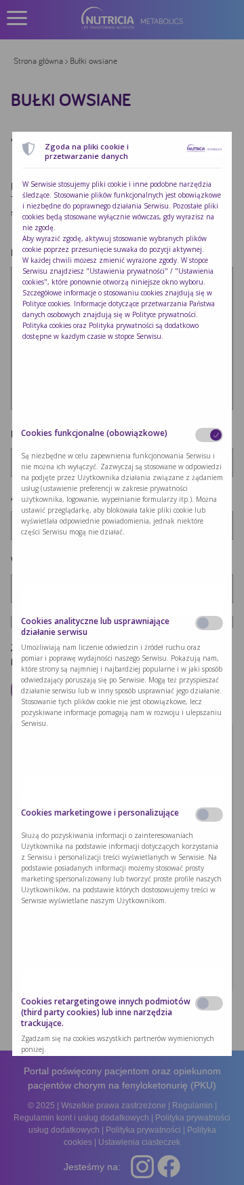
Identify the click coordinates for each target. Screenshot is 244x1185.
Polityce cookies (46, 303)
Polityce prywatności (164, 314)
